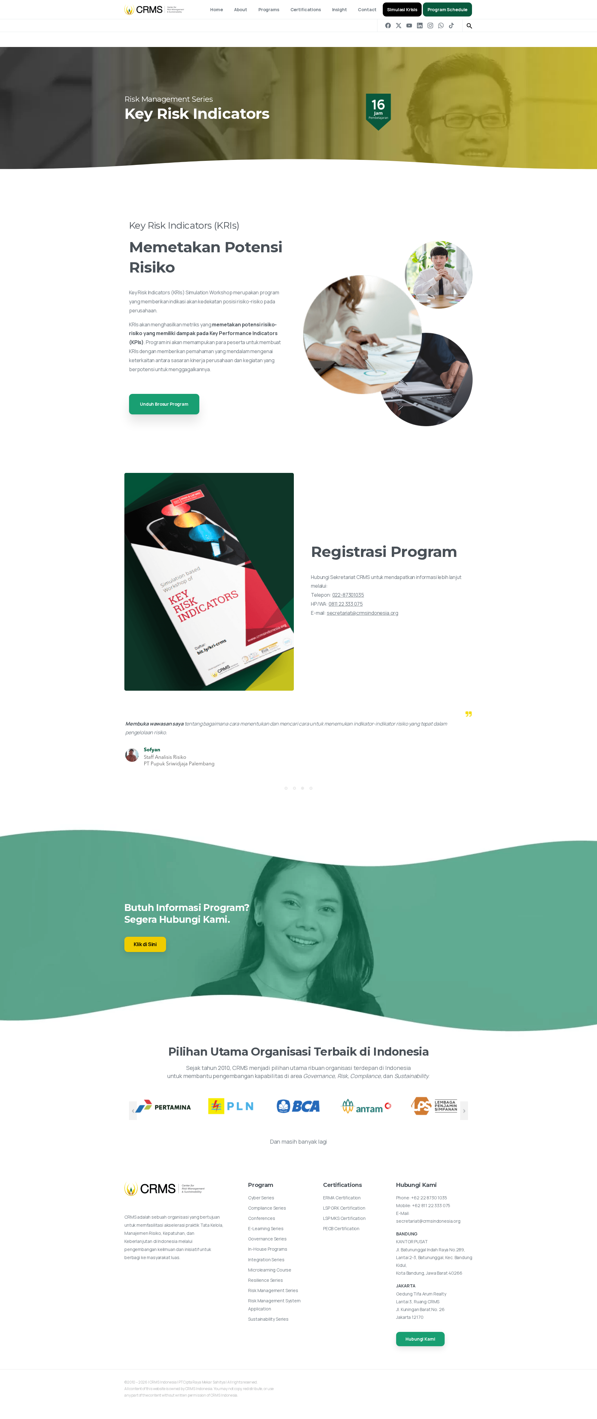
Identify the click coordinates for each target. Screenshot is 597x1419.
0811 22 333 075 (346, 603)
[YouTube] (409, 25)
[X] (398, 25)
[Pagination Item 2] (294, 788)
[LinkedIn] (419, 25)
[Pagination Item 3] (302, 788)
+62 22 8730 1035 (429, 1198)
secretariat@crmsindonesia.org (362, 612)
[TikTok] (451, 25)
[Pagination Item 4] (310, 788)
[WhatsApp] (441, 25)
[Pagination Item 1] (286, 788)
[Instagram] (430, 25)
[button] (469, 25)
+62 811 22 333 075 (431, 1205)
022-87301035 (348, 594)
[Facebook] (388, 25)
